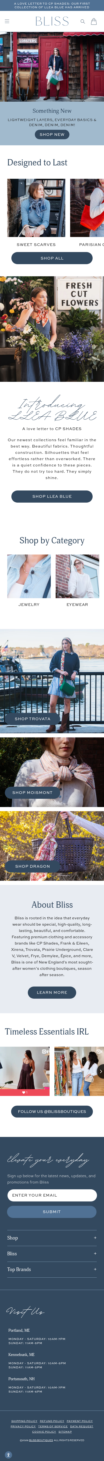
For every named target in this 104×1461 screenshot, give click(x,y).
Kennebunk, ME (21, 1354)
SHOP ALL (52, 258)
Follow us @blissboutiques (52, 1111)
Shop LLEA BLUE (52, 496)
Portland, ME (19, 1330)
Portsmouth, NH (21, 1379)
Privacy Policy (23, 1426)
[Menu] (7, 21)
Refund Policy (52, 1421)
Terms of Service (53, 1426)
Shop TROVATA (33, 718)
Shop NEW (52, 134)
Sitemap (65, 1431)
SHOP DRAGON (32, 866)
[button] (83, 21)
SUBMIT (52, 1211)
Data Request (81, 1426)
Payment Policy (80, 1421)
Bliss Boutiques (41, 1440)
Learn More (52, 992)
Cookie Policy (44, 1431)
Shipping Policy (24, 1421)
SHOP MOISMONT (32, 792)
